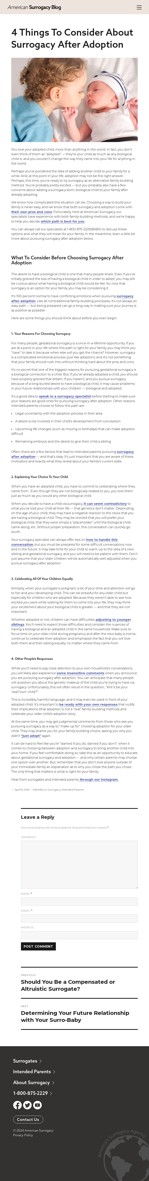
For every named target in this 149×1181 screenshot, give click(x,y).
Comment (28, 837)
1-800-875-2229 (31, 1093)
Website (27, 927)
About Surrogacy (32, 1082)
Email (27, 910)
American (34, 7)
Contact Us (28, 1119)
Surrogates (25, 1061)
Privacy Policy (23, 1135)
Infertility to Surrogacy (47, 789)
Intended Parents (73, 789)
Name (26, 893)
